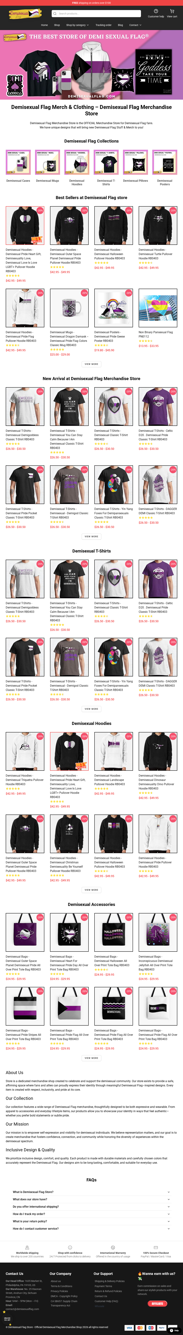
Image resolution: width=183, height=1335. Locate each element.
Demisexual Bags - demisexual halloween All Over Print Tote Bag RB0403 (111, 961)
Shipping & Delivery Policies (110, 1281)
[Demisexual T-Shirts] (106, 162)
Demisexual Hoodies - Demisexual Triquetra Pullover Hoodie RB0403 (24, 780)
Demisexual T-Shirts (106, 182)
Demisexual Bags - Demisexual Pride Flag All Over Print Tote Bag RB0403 (69, 1035)
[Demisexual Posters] (164, 162)
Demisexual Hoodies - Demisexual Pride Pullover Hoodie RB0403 (155, 862)
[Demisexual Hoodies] (76, 162)
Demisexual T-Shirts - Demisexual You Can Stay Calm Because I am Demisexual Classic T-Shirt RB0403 (66, 439)
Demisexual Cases (18, 180)
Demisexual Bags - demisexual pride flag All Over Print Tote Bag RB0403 (113, 1035)
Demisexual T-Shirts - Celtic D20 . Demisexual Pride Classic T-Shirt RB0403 (156, 435)
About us (56, 1281)
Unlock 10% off (7, 1319)
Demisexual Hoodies (76, 182)
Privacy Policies (59, 1291)
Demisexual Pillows (135, 180)
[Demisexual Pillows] (135, 162)
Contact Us (101, 1296)
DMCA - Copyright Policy (64, 1296)
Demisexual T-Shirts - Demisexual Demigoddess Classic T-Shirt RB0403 (22, 435)
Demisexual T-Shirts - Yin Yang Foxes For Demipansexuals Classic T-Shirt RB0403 (113, 513)
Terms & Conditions (61, 1286)
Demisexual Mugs (47, 180)
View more (91, 364)
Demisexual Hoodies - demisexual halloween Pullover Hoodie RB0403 (109, 254)
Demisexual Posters (164, 182)
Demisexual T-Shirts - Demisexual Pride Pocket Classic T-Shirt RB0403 (21, 513)
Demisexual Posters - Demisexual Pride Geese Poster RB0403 (109, 337)
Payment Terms (103, 1286)
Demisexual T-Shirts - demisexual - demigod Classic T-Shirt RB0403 (69, 513)
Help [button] (176, 1330)
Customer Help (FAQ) (106, 1301)
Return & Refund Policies (108, 1291)
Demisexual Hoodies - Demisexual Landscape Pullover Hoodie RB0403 (109, 780)
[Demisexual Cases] (18, 162)
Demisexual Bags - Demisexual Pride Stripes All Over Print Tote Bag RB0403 (23, 1035)
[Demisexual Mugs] (47, 162)
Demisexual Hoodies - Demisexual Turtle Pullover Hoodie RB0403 (155, 254)
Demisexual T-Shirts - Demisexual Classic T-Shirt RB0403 (111, 435)
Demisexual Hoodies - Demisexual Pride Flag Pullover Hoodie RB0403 (21, 337)
